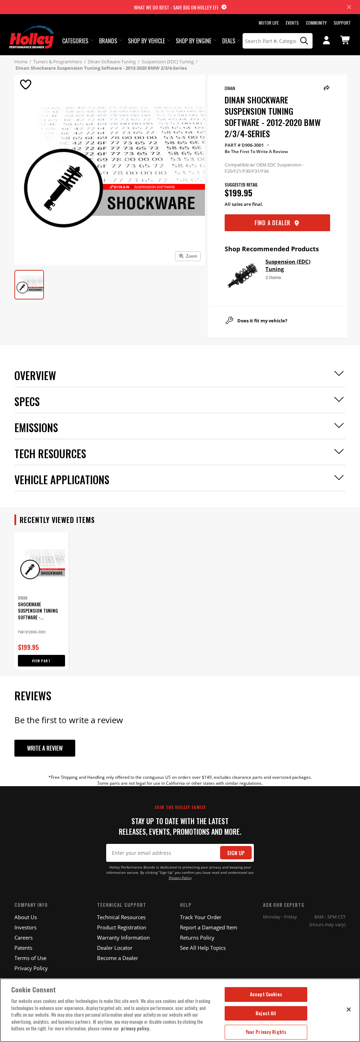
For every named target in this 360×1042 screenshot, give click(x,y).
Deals (228, 41)
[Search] (304, 41)
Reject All (266, 1013)
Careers (23, 937)
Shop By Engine (193, 41)
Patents (23, 947)
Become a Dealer (117, 957)
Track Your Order (200, 917)
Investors (25, 927)
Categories (75, 41)
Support (342, 23)
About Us (25, 917)
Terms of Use (30, 957)
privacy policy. (135, 1028)
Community (316, 23)
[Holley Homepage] (32, 31)
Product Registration (121, 927)
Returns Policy (197, 937)
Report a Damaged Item (208, 927)
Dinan (230, 88)
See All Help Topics (203, 947)
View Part (41, 660)
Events (292, 23)
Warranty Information (123, 937)
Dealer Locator (115, 947)
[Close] (348, 1009)
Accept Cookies (266, 994)
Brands (108, 41)
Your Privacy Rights (266, 1031)
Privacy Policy (180, 878)
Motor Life (269, 23)
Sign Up (236, 853)
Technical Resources (121, 917)
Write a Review (45, 748)
